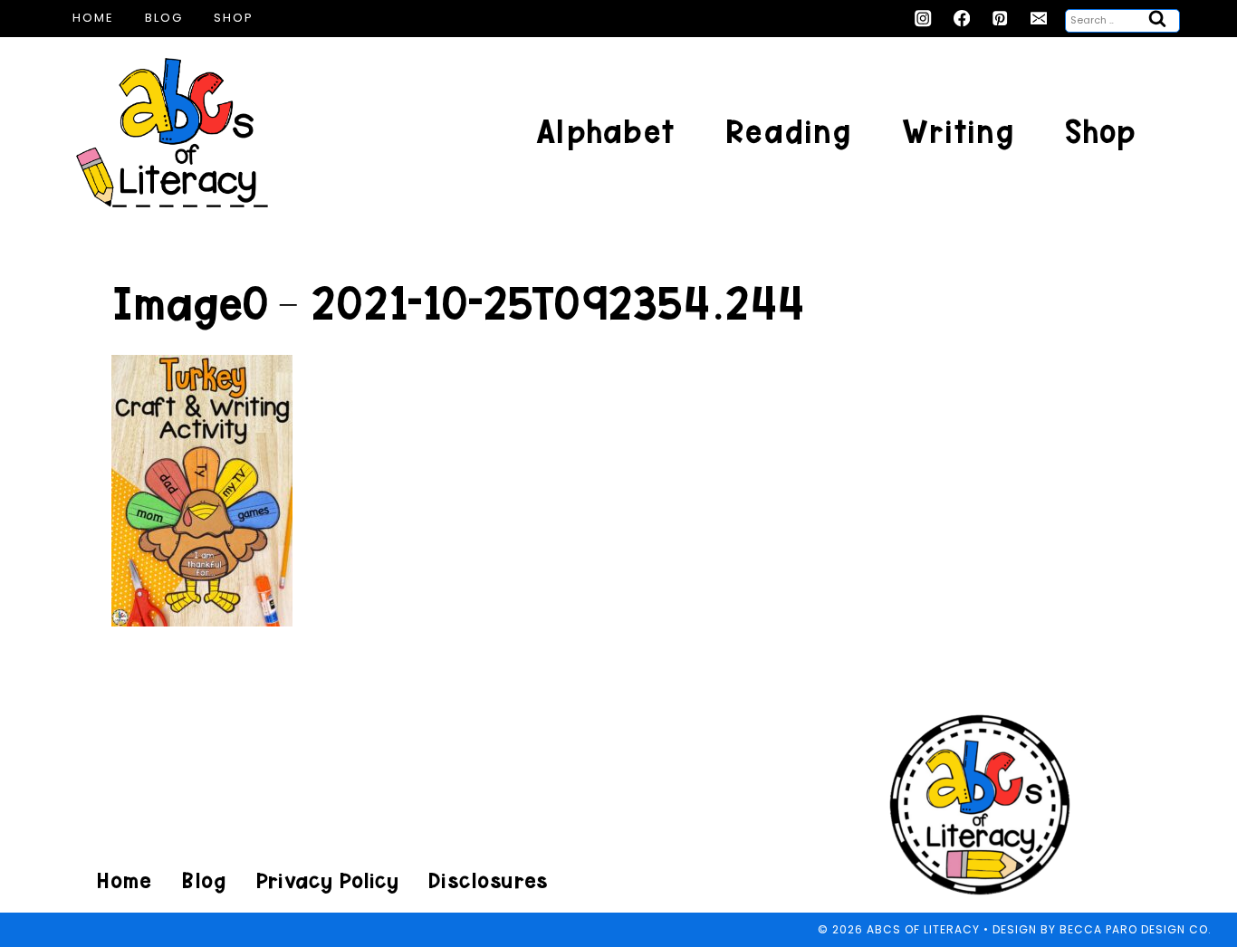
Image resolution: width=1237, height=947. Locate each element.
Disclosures (487, 880)
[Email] (1039, 18)
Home (93, 17)
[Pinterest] (1000, 18)
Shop (234, 17)
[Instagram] (923, 18)
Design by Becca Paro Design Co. (1102, 929)
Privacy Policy (326, 880)
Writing (958, 131)
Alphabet (605, 131)
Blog (164, 17)
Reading (788, 131)
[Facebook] (962, 18)
